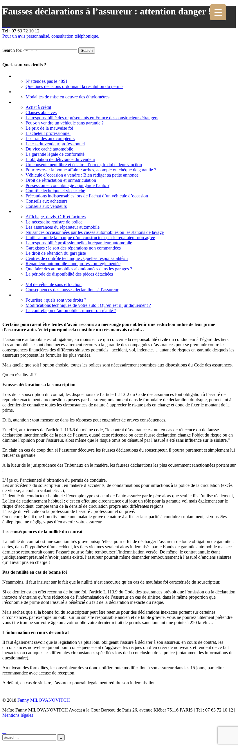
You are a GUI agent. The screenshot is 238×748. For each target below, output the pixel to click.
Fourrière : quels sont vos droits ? (56, 300)
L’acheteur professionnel (48, 133)
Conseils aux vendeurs (46, 206)
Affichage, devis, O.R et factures (56, 216)
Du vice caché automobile (49, 148)
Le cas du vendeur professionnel (55, 143)
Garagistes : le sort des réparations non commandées (73, 247)
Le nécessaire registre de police (54, 221)
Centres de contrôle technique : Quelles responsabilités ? (77, 258)
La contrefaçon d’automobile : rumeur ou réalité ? (71, 310)
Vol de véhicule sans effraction (54, 284)
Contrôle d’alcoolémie (35, 91)
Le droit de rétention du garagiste (56, 253)
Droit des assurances (34, 279)
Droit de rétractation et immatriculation (61, 180)
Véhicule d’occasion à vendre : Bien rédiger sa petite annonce (82, 175)
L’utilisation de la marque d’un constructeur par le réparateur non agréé (90, 237)
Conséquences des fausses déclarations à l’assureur (72, 289)
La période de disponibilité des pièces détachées (69, 274)
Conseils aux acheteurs (46, 201)
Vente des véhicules (33, 102)
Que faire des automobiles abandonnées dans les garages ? (79, 268)
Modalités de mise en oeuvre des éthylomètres (67, 96)
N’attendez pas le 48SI (46, 81)
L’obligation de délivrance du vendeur (60, 159)
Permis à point (28, 76)
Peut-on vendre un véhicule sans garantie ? (65, 122)
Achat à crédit (38, 107)
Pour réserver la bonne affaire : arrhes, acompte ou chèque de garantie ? (91, 169)
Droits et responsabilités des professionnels (55, 211)
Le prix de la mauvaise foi (49, 128)
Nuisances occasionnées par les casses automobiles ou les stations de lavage (95, 232)
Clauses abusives (41, 112)
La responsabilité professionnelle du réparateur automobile (79, 242)
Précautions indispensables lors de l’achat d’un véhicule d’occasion (87, 195)
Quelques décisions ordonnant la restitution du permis (74, 86)
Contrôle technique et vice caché (55, 190)
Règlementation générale (38, 294)
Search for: (12, 50)
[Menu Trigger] (218, 12)
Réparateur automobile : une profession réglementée (73, 263)
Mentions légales (17, 715)
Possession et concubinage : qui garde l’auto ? (67, 185)
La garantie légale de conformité (55, 154)
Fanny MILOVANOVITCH (43, 700)
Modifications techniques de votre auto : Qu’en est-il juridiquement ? (88, 305)
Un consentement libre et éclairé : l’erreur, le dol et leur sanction (84, 164)
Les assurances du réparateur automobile (63, 227)
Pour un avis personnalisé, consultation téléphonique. (50, 36)
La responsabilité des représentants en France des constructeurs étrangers (92, 117)
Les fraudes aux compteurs (50, 138)
